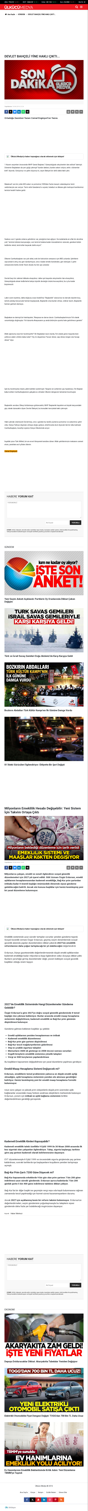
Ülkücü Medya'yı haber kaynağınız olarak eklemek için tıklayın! (37, 156)
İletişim (40, 1492)
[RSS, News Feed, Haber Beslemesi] (61, 1499)
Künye (33, 1492)
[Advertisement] (44, 35)
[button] (72, 112)
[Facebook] (6, 112)
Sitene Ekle (63, 1492)
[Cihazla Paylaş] (27, 112)
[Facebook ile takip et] (27, 1499)
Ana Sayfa (11, 14)
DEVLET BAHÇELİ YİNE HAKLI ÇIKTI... (42, 14)
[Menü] (81, 7)
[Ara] (76, 7)
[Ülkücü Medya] (18, 7)
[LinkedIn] (19, 112)
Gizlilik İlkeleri (51, 1492)
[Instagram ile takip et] (50, 1499)
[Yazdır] (68, 112)
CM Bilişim (12, 1507)
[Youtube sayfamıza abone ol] (38, 1499)
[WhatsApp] (23, 112)
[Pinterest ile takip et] (55, 1499)
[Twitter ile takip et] (32, 1499)
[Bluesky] (15, 112)
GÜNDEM (21, 14)
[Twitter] (10, 112)
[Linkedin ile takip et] (44, 1499)
